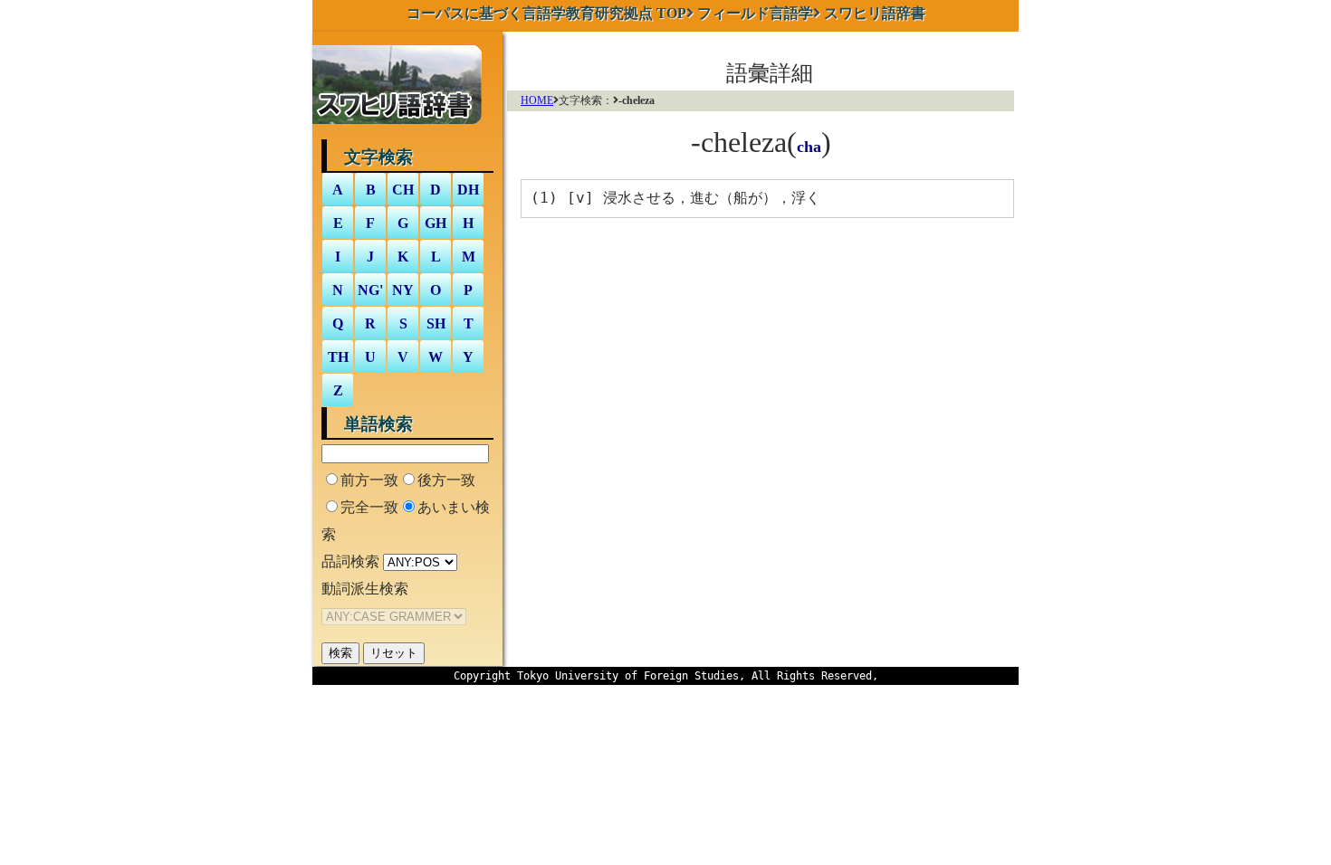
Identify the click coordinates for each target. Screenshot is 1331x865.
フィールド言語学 (755, 13)
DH (468, 189)
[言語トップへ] (401, 126)
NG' (370, 290)
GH (435, 223)
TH (338, 357)
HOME (537, 100)
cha (809, 147)
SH (435, 323)
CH (403, 189)
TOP (546, 13)
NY (403, 290)
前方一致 (369, 480)
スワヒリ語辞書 (874, 13)
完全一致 (369, 507)
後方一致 (446, 480)
